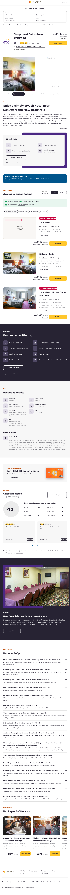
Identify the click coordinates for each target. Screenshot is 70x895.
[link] (15, 477)
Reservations (34, 871)
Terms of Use (5, 881)
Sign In (64, 2)
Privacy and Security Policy (19, 881)
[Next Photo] (33, 263)
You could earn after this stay (21, 204)
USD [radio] (54, 192)
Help (54, 871)
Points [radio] (62, 192)
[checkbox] (11, 211)
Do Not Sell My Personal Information (51, 881)
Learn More (19, 553)
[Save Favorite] (15, 43)
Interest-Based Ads (34, 881)
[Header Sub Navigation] (4, 3)
